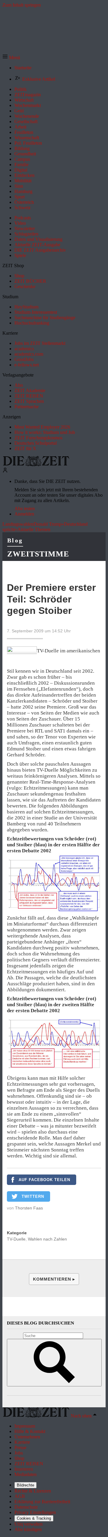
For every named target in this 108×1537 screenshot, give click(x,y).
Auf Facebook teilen (44, 1179)
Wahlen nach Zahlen (47, 1239)
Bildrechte (25, 1485)
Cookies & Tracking (34, 1518)
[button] (11, 57)
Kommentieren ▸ (54, 1279)
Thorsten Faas (29, 1208)
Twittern (33, 1196)
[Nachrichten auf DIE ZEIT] (36, 464)
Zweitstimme (38, 554)
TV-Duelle (16, 1239)
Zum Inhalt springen (21, 4)
